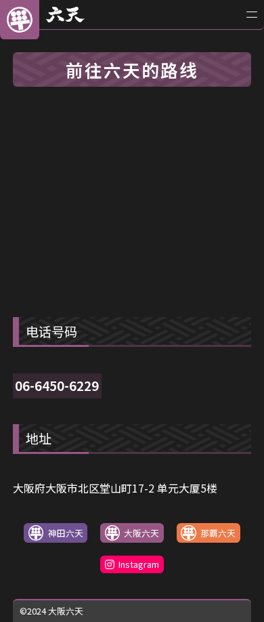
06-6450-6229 (57, 385)
